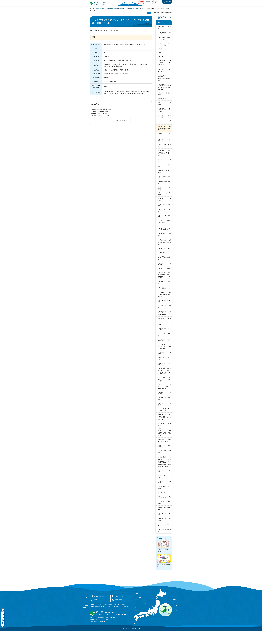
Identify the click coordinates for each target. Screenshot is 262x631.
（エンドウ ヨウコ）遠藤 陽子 (165, 306)
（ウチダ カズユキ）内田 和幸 (165, 121)
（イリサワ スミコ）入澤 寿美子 (165, 103)
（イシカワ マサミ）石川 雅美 (165, 470)
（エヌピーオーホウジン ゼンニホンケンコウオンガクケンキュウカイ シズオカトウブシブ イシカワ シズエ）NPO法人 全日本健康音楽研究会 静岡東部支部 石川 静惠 (164, 461)
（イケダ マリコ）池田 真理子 (164, 487)
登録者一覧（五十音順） (134, 8)
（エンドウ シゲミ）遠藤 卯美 (165, 160)
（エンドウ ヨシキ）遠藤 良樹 (164, 165)
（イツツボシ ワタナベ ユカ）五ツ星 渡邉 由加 (164, 497)
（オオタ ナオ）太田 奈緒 (164, 268)
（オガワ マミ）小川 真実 (164, 145)
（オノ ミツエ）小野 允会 (164, 27)
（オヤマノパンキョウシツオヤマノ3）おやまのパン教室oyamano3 (164, 313)
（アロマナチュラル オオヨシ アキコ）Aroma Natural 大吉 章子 (164, 386)
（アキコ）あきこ (162, 252)
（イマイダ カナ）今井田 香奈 (165, 364)
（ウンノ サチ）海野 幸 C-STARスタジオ (165, 409)
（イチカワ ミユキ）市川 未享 (165, 514)
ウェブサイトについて (96, 604)
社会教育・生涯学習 (113, 8)
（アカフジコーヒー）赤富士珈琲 (164, 353)
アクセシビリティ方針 (112, 606)
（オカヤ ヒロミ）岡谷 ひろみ (164, 93)
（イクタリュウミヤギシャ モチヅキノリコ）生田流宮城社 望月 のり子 (165, 128)
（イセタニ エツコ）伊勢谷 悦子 (164, 264)
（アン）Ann (161, 56)
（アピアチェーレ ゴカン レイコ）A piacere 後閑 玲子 (165, 110)
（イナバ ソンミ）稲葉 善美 (164, 177)
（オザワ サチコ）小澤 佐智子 (164, 216)
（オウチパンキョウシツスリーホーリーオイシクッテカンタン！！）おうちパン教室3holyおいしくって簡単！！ (164, 432)
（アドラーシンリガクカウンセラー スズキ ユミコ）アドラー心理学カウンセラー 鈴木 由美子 (164, 371)
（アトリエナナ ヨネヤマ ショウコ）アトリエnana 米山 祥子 (165, 379)
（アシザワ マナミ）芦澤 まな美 (165, 482)
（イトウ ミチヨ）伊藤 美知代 (164, 502)
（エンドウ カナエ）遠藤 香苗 (165, 451)
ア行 (142, 8)
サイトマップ (125, 606)
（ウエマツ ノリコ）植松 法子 (165, 134)
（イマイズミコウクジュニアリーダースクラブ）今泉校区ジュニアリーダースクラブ (164, 63)
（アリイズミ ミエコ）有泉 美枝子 (164, 116)
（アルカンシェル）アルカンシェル (164, 33)
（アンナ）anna (162, 48)
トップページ (98, 8)
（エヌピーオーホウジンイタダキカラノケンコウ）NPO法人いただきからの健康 (164, 78)
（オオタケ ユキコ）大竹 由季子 (165, 519)
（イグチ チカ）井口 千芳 (164, 319)
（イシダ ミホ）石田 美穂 (164, 210)
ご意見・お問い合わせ (120, 599)
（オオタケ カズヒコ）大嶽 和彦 (164, 329)
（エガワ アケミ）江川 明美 (164, 476)
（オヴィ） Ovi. (162, 52)
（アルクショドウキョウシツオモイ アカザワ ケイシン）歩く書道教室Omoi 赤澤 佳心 (165, 417)
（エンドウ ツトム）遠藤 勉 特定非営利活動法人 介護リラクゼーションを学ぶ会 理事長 (164, 275)
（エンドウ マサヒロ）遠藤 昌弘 (164, 188)
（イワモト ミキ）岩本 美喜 (164, 398)
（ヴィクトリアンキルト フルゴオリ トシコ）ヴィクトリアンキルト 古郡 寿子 (164, 153)
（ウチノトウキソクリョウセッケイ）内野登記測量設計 (164, 258)
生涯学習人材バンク (123, 8)
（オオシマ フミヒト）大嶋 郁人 (164, 140)
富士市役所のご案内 (99, 596)
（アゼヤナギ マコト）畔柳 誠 (164, 424)
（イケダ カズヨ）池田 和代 (164, 358)
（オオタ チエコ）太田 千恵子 (164, 193)
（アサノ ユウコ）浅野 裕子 (164, 205)
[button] (141, 2)
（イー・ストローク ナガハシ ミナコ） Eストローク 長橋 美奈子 (164, 346)
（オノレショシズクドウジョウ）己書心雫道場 (164, 440)
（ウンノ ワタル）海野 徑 (164, 334)
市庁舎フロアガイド (120, 596)
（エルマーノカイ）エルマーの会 (164, 199)
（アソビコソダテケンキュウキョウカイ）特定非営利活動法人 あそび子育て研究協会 (164, 242)
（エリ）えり (161, 324)
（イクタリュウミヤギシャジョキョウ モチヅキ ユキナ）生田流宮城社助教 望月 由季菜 (164, 87)
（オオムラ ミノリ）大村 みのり (164, 171)
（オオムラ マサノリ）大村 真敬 (164, 393)
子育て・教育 (105, 8)
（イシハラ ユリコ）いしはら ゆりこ (164, 70)
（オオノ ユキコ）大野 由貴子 (164, 446)
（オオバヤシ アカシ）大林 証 (164, 404)
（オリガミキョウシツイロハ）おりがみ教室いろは (164, 288)
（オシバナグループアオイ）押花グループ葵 (164, 38)
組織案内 (96, 599)
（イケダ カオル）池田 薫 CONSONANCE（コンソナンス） (165, 222)
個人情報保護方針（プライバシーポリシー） (116, 604)
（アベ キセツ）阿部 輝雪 (164, 530)
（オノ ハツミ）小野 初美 (164, 248)
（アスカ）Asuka (162, 98)
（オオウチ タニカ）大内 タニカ (164, 182)
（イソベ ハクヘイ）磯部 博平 (165, 234)
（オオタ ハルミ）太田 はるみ (164, 508)
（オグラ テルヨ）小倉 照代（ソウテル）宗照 (164, 229)
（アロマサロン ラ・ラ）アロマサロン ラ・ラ (164, 340)
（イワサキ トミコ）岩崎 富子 (164, 282)
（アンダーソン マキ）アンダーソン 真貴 (164, 44)
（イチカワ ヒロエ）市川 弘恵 (165, 301)
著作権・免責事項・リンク (97, 606)
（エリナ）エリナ (162, 492)
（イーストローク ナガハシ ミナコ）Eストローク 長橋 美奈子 (165, 294)
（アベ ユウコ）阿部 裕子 (164, 525)
